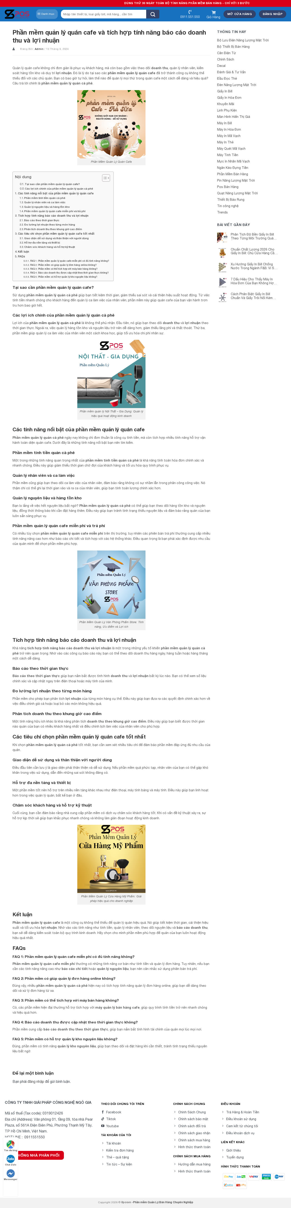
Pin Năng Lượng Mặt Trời (236, 180)
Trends (222, 212)
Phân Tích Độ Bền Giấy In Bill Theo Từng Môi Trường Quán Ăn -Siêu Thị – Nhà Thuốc (253, 236)
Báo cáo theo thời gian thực (41, 220)
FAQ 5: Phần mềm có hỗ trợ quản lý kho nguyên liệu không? (63, 276)
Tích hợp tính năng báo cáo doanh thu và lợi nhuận (53, 215)
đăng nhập (36, 1081)
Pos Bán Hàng (227, 187)
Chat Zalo (10, 1164)
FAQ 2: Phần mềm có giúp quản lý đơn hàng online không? (63, 265)
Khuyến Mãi (225, 104)
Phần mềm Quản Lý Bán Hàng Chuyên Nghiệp (163, 1202)
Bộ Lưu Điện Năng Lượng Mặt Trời (243, 40)
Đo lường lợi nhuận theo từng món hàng (49, 224)
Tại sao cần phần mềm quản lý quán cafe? (52, 184)
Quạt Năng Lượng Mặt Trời (237, 193)
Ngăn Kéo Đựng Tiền (232, 168)
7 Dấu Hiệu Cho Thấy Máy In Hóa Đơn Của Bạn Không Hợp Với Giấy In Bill (253, 281)
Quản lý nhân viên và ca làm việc (44, 202)
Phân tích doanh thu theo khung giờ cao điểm (53, 229)
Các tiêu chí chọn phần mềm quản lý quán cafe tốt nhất (56, 233)
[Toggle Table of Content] (104, 178)
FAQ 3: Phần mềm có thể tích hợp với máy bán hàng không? (63, 268)
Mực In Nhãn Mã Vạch (233, 161)
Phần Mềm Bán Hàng (232, 174)
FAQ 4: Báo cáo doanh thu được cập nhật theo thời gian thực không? (69, 272)
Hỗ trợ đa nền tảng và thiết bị (42, 242)
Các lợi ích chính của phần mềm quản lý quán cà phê (59, 188)
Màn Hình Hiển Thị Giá (233, 117)
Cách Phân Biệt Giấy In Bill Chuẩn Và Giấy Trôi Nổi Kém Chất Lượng (252, 296)
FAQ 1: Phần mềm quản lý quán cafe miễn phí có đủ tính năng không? (69, 260)
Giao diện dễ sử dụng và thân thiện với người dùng (56, 238)
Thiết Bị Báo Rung (230, 199)
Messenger (10, 1179)
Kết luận (23, 251)
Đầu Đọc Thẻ (227, 78)
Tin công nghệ (227, 206)
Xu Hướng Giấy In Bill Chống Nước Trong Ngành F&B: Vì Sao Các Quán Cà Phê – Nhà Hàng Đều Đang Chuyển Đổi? (254, 266)
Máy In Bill (224, 123)
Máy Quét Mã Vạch (231, 148)
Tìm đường (10, 1150)
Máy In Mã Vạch (229, 136)
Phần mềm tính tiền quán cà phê (44, 197)
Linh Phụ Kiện (227, 110)
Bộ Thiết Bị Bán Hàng (233, 46)
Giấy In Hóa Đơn (229, 97)
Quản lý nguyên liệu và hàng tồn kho (47, 206)
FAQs (21, 256)
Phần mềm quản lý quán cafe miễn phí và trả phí (54, 211)
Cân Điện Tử (226, 53)
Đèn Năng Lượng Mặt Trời (236, 85)
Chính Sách (225, 59)
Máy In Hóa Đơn (229, 129)
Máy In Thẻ (225, 142)
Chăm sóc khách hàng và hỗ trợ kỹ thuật (49, 246)
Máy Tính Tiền (227, 155)
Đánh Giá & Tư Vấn (231, 72)
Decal (221, 66)
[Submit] (152, 14)
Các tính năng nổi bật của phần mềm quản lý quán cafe (55, 193)
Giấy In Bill (224, 91)
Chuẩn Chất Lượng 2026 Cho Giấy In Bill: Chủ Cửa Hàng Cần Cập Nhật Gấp (253, 251)
